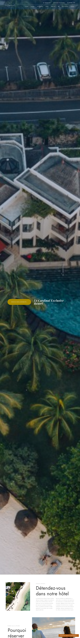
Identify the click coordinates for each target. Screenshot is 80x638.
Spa (58, 6)
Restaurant (53, 6)
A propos (33, 6)
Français (72, 6)
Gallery (47, 6)
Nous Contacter (65, 6)
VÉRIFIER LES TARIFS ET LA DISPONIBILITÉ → (68, 635)
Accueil (26, 6)
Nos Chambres (40, 6)
